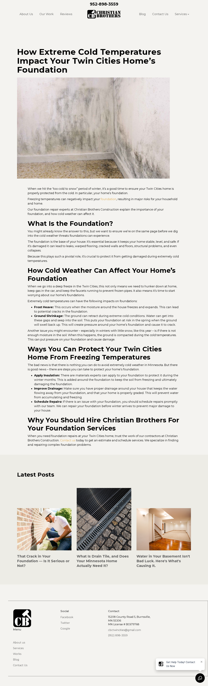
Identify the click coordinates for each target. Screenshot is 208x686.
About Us (26, 14)
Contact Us (160, 14)
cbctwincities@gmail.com (124, 630)
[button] (182, 14)
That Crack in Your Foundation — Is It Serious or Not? (43, 561)
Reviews (66, 14)
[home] (104, 14)
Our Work (46, 14)
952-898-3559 (104, 4)
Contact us (67, 440)
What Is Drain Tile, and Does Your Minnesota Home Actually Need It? (103, 561)
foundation (108, 199)
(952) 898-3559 (118, 635)
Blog (142, 14)
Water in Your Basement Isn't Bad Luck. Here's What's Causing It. (163, 561)
